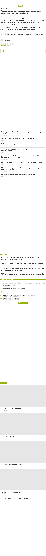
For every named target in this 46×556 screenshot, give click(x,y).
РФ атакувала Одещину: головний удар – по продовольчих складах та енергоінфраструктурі (21, 168)
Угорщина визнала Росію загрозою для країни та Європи (17, 139)
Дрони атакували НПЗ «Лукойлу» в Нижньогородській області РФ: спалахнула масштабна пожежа (20, 156)
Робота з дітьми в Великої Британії (12, 464)
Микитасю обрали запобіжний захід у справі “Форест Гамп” (18, 175)
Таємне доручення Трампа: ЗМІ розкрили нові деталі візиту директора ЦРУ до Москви (22, 132)
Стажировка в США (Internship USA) (12, 408)
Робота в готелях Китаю (8, 436)
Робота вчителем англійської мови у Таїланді (15, 498)
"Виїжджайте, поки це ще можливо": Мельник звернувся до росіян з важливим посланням (20, 150)
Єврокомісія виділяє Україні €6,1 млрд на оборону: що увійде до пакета (21, 163)
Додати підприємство (23, 302)
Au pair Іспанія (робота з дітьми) (11, 492)
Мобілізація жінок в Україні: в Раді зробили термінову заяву (18, 144)
